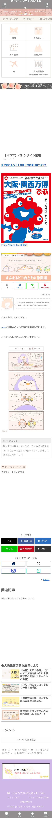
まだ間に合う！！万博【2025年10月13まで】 (24, 165)
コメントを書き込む (26, 739)
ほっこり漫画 (19, 472)
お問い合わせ (26, 802)
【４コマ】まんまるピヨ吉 (14, 467)
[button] (43, 549)
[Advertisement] (26, 120)
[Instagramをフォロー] (13, 571)
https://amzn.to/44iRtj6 (14, 245)
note (3, 327)
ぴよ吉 (6, 472)
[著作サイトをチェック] (13, 563)
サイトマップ (14, 798)
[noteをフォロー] (38, 571)
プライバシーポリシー (38, 798)
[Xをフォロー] (38, 563)
